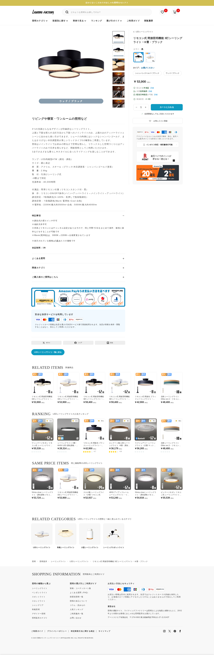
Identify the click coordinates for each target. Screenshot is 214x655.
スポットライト (38, 597)
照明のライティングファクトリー (48, 638)
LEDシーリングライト (144, 32)
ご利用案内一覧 (76, 614)
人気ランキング (76, 609)
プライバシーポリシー (57, 631)
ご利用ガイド (37, 631)
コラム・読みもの (77, 605)
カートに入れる (167, 107)
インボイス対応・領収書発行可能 (159, 145)
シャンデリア (38, 605)
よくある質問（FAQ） (79, 593)
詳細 (152, 88)
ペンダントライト (39, 593)
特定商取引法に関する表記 (82, 631)
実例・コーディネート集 (80, 588)
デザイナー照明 (38, 614)
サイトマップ (104, 631)
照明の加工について (78, 601)
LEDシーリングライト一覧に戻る (48, 352)
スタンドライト (38, 601)
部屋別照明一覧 (76, 597)
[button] (38, 66)
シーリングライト (39, 588)
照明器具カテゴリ (39, 618)
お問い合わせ (75, 618)
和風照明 (36, 609)
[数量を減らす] (136, 107)
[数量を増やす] (146, 107)
